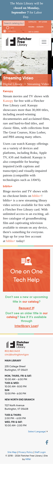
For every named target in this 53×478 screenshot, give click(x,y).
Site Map (12, 452)
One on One (26, 271)
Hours (31, 27)
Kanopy (8, 101)
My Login (43, 22)
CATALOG (12, 31)
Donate (40, 27)
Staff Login (40, 452)
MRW (28, 459)
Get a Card (33, 32)
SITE (12, 28)
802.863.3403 (12, 351)
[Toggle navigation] (44, 42)
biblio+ (36, 196)
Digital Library (12, 84)
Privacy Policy (25, 452)
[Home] (18, 42)
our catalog (30, 302)
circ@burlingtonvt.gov (17, 354)
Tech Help (26, 279)
